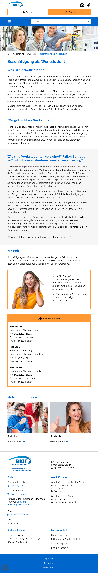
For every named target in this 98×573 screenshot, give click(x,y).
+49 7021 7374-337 (23, 333)
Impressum (49, 558)
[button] (5, 567)
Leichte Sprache (59, 548)
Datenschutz (49, 563)
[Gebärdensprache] (88, 5)
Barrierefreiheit (49, 568)
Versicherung (18, 54)
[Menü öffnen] (9, 21)
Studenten (31, 54)
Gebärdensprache (60, 543)
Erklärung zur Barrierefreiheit (65, 539)
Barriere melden (59, 535)
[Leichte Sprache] (82, 5)
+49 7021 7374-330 (23, 357)
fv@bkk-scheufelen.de (21, 341)
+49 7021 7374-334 (23, 374)
